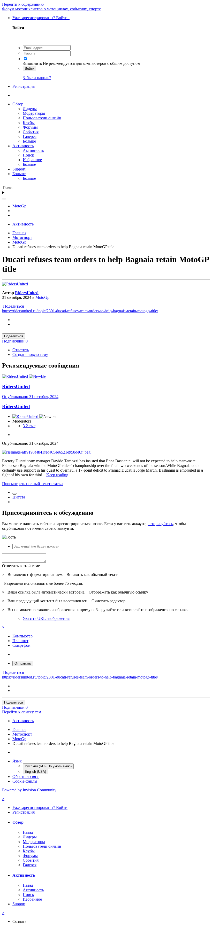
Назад (28, 832)
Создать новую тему (30, 354)
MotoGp (42, 297)
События (31, 132)
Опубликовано (30, 396)
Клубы (29, 122)
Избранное (32, 160)
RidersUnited (27, 293)
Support (18, 169)
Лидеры (30, 108)
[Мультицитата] (14, 494)
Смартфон (21, 645)
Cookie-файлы (24, 781)
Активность (23, 146)
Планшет (20, 640)
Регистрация (23, 86)
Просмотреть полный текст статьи (32, 483)
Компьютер (22, 636)
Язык (17, 761)
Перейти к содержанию (23, 4)
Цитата (18, 497)
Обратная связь (25, 776)
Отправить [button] (22, 663)
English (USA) (35, 772)
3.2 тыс (29, 426)
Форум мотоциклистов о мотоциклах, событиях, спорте (51, 9)
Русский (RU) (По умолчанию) (48, 766)
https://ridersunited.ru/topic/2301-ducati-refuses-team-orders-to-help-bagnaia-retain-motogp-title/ (80, 311)
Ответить (20, 350)
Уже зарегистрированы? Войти (41, 17)
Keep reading (57, 475)
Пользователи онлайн (42, 118)
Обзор (17, 104)
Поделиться (13, 306)
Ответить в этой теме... (22, 566)
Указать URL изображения (46, 618)
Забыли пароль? (37, 77)
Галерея (29, 136)
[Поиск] (4, 198)
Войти (29, 69)
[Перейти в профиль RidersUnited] (15, 284)
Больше (29, 141)
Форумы (30, 127)
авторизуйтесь (160, 523)
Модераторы (34, 113)
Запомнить (32, 63)
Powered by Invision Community (29, 790)
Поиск (28, 155)
